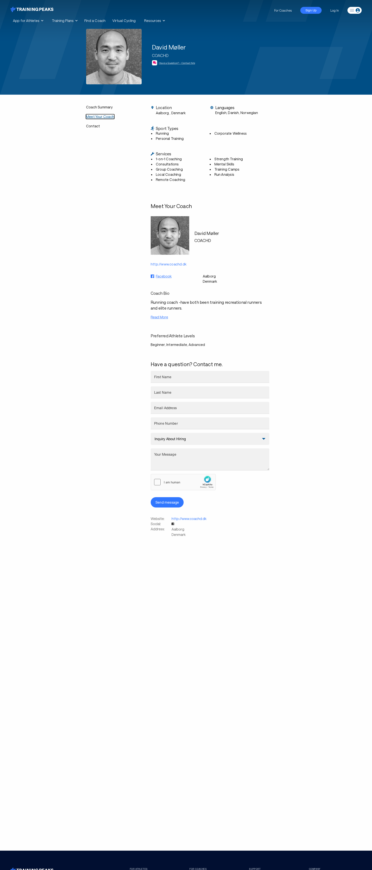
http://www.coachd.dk (189, 519)
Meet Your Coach (100, 116)
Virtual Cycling (124, 21)
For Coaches (283, 10)
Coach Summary (99, 107)
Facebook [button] (164, 276)
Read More (159, 317)
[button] (173, 524)
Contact (93, 126)
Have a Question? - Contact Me (177, 62)
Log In (334, 10)
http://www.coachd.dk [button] (168, 264)
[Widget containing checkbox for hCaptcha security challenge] (183, 482)
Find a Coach (94, 21)
